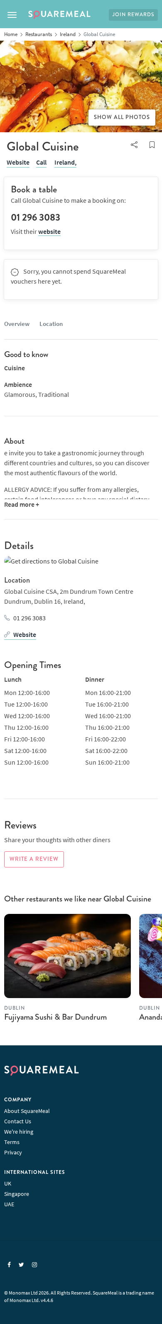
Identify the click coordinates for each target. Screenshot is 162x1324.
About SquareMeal (27, 1111)
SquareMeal (59, 15)
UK (7, 1183)
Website (18, 162)
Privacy (13, 1152)
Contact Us (17, 1121)
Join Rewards (133, 14)
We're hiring (18, 1131)
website (49, 231)
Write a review (34, 859)
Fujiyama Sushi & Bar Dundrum (55, 1017)
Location (51, 324)
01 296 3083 (29, 618)
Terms (12, 1142)
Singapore (16, 1194)
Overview (16, 324)
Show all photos (122, 117)
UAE (9, 1204)
